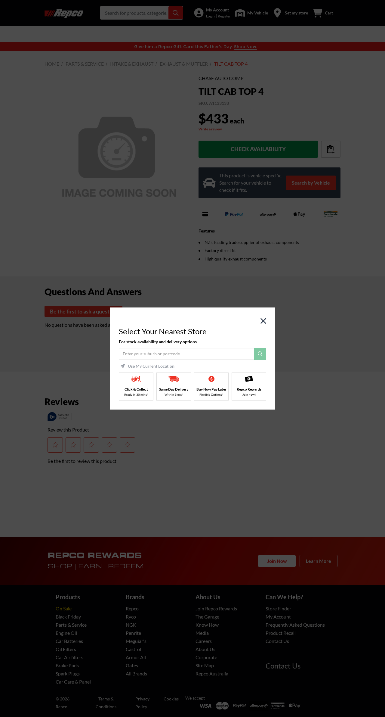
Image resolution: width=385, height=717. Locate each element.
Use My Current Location (151, 366)
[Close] (263, 321)
